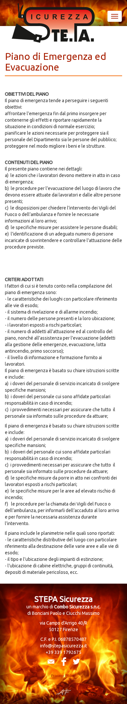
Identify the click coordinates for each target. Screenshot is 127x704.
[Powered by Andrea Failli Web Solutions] (64, 692)
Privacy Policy (63, 675)
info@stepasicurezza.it (63, 645)
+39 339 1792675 (63, 652)
